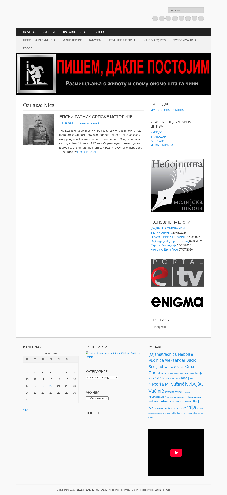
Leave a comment (89, 123)
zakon (200, 413)
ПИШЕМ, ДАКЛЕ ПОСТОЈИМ (91, 489)
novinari (186, 392)
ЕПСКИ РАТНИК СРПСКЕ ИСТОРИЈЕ (96, 116)
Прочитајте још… (88, 151)
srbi (180, 408)
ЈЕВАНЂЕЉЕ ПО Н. (122, 40)
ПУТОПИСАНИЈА (184, 40)
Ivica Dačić (154, 378)
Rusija (196, 401)
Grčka (183, 373)
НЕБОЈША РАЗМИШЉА (39, 40)
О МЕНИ (49, 32)
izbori (165, 378)
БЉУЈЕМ (95, 40)
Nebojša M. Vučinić (166, 384)
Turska (188, 413)
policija (189, 397)
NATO (193, 378)
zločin (150, 417)
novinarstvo (156, 397)
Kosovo (171, 378)
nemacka (169, 392)
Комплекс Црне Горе (164, 249)
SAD (150, 408)
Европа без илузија (163, 245)
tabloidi (175, 413)
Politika (153, 401)
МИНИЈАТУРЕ (72, 40)
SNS (176, 408)
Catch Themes (162, 489)
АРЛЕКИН (157, 140)
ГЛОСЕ (28, 48)
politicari (196, 397)
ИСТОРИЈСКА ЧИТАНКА (167, 110)
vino (195, 413)
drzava (162, 373)
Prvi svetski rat (186, 401)
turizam (181, 413)
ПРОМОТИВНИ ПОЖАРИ (168, 236)
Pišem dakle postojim (175, 397)
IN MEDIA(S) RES (154, 40)
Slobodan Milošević (163, 408)
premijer (175, 401)
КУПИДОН (158, 132)
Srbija (189, 407)
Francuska (174, 373)
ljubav (178, 378)
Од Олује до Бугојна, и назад (170, 241)
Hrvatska (190, 373)
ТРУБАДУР (158, 136)
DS (168, 373)
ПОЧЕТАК (29, 32)
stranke (167, 413)
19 (42, 386)
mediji (185, 378)
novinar (178, 392)
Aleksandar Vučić (180, 360)
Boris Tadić (170, 367)
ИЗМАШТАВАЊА (162, 145)
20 (50, 386)
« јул (25, 409)
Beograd (155, 366)
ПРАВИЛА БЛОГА (74, 32)
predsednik (165, 401)
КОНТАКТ (99, 32)
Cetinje (180, 367)
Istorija (198, 373)
